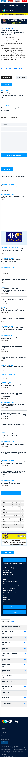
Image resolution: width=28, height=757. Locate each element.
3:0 (25, 703)
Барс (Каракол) (8, 595)
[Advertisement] (14, 216)
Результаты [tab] (5, 621)
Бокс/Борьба (5, 28)
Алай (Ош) (7, 570)
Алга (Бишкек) (8, 572)
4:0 (25, 648)
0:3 (25, 631)
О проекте (3, 732)
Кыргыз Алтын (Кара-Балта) (11, 586)
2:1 (25, 642)
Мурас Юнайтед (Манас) (10, 581)
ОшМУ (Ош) (7, 579)
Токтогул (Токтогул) (9, 601)
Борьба (12, 278)
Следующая (21, 77)
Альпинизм (12, 374)
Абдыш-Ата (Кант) (9, 568)
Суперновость (4, 175)
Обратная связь (5, 735)
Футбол (12, 184)
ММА (11, 335)
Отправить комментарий (14, 155)
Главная (3, 728)
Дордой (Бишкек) (8, 574)
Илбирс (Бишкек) (8, 583)
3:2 (25, 686)
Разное (11, 175)
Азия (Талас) (7, 599)
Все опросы (14, 559)
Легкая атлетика (14, 247)
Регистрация (10, 5)
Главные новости (5, 184)
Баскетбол (11, 382)
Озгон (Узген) (7, 597)
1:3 (25, 637)
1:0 (25, 670)
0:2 (25, 659)
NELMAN (13, 756)
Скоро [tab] (12, 621)
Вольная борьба (5, 90)
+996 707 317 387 (5, 739)
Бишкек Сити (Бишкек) (10, 592)
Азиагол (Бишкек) (8, 590)
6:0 (25, 653)
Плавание (12, 316)
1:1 (25, 675)
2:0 (25, 697)
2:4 (25, 664)
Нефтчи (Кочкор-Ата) (9, 577)
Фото (22, 187)
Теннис (12, 469)
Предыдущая (7, 77)
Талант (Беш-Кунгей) (9, 588)
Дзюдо (12, 326)
